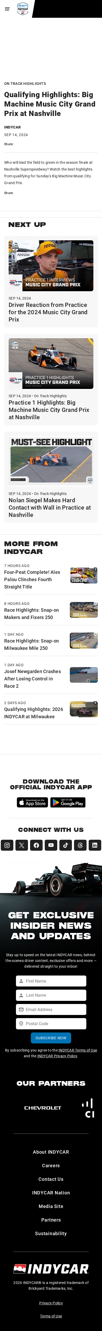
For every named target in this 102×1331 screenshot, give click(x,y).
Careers (51, 1165)
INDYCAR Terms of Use (78, 1050)
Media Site (51, 1206)
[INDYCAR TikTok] (65, 845)
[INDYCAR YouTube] (51, 845)
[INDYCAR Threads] (80, 845)
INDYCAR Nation (51, 1192)
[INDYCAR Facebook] (36, 845)
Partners (51, 1220)
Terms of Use (51, 1316)
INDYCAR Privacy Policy (57, 1055)
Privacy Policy (51, 1302)
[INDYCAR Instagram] (7, 845)
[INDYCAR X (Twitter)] (21, 845)
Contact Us (51, 1179)
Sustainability (51, 1233)
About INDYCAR (51, 1152)
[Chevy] (42, 1108)
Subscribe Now (51, 1037)
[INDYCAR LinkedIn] (95, 845)
